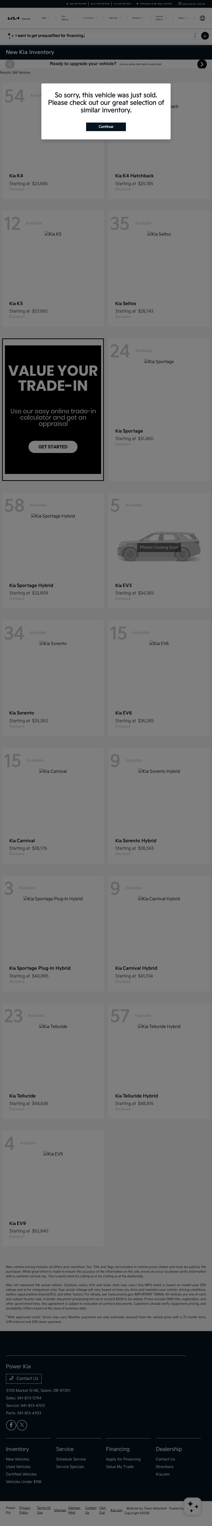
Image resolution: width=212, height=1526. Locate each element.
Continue (106, 127)
